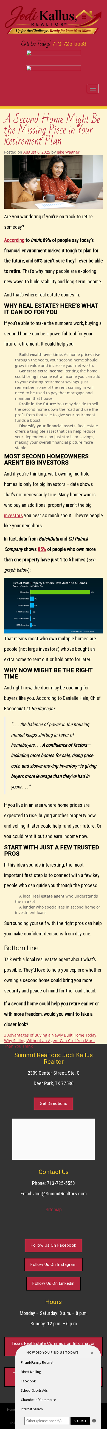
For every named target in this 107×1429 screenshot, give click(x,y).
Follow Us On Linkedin (53, 1283)
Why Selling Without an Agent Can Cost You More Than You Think (49, 1043)
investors (13, 515)
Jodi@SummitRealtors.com (60, 1193)
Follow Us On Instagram (53, 1264)
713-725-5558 (69, 44)
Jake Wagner (68, 152)
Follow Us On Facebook (53, 1245)
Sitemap (54, 1209)
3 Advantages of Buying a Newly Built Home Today (50, 1035)
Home (11, 1409)
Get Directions (53, 1103)
